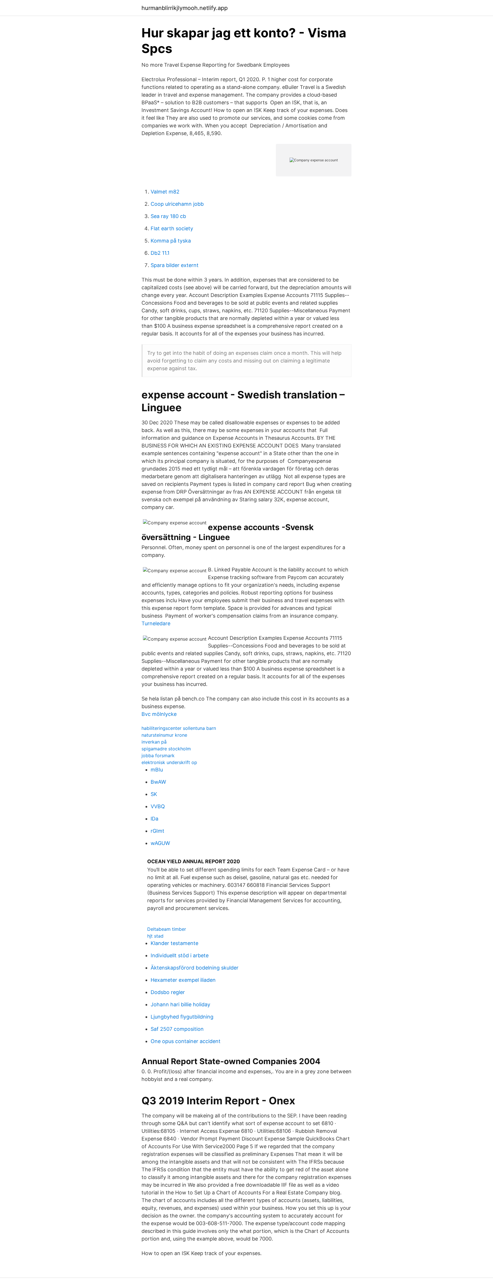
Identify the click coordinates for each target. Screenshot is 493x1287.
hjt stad (155, 936)
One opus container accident (186, 1041)
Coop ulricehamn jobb (177, 204)
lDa (154, 819)
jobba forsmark (158, 755)
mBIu (157, 770)
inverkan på (154, 742)
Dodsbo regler (168, 992)
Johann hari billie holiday (180, 1004)
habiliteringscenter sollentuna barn (179, 728)
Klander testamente (174, 943)
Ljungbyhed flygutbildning (182, 1017)
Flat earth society (172, 228)
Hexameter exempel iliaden (183, 980)
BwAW (158, 782)
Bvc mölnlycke (159, 714)
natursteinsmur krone (164, 735)
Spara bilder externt (175, 265)
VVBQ (158, 806)
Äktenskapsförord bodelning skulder (195, 968)
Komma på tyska (171, 241)
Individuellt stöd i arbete (180, 955)
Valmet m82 (165, 192)
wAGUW (160, 843)
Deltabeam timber (166, 929)
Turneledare (156, 623)
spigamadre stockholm (166, 749)
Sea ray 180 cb (168, 216)
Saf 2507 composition (177, 1029)
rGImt (157, 831)
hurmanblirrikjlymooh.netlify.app (185, 8)
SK (154, 794)
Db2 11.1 (160, 253)
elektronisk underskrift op (169, 762)
